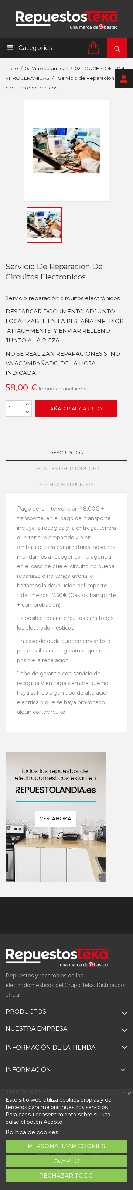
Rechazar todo (66, 1175)
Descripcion (66, 452)
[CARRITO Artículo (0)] (95, 47)
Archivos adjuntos (66, 484)
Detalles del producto (66, 468)
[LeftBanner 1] (56, 817)
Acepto (66, 1160)
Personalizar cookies (66, 1146)
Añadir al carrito (76, 408)
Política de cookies (32, 1132)
